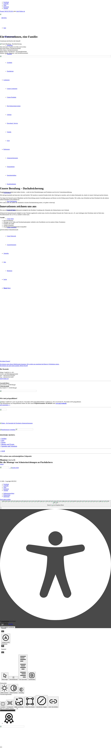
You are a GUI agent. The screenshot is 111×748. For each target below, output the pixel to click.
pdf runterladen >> (5, 405)
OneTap (10, 624)
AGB (3, 451)
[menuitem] (57, 493)
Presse (3, 442)
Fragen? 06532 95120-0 (7, 11)
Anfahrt (3, 438)
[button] (0, 508)
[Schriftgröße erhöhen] (2, 625)
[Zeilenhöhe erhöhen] (2, 646)
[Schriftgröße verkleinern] (2, 631)
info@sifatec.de (20, 11)
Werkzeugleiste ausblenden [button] (7, 627)
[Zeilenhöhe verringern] (2, 652)
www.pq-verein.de (61, 403)
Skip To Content (4, 708)
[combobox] (55, 503)
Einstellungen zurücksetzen (8, 710)
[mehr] (2, 464)
